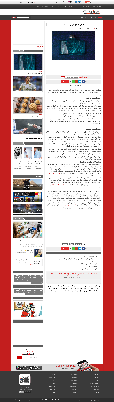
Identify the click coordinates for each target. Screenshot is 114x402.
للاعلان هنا (40, 46)
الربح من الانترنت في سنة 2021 (88, 17)
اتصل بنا (20, 389)
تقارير (82, 6)
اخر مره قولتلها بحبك (28, 162)
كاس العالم (74, 392)
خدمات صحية (52, 377)
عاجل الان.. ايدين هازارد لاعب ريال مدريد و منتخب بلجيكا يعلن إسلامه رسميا (28, 211)
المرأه (71, 244)
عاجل (93, 6)
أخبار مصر (96, 380)
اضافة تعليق (65, 82)
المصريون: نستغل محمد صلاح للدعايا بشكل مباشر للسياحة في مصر (28, 186)
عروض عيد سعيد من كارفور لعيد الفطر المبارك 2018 (27, 200)
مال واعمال (52, 389)
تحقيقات (64, 6)
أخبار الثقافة (74, 374)
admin (40, 71)
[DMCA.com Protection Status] (25, 393)
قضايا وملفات (52, 386)
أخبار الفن (74, 383)
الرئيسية (99, 6)
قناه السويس (95, 389)
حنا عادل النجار (39, 160)
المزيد (38, 6)
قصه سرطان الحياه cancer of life (38, 162)
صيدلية (53, 380)
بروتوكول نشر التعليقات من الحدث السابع (73, 277)
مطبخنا (53, 392)
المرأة (70, 6)
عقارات (52, 6)
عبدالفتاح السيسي (94, 386)
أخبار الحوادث (74, 377)
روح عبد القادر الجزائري (18, 162)
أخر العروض (78, 244)
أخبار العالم (96, 374)
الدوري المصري (73, 386)
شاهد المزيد (17, 51)
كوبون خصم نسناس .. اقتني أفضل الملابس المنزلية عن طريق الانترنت (24, 261)
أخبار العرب (96, 377)
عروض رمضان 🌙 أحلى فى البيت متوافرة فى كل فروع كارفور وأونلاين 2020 (24, 251)
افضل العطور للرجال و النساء (35, 74)
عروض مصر (52, 383)
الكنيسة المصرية (94, 383)
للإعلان (58, 2)
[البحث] (14, 17)
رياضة (58, 6)
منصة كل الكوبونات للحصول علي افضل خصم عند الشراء (29, 240)
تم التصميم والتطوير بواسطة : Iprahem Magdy (24, 400)
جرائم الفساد (74, 389)
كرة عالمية (45, 6)
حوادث (76, 6)
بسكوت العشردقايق (37, 117)
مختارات (65, 244)
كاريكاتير (96, 392)
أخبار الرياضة (74, 380)
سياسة (88, 6)
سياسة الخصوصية (27, 389)
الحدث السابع (82, 400)
